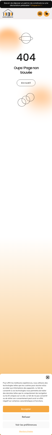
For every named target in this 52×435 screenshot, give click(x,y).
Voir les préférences (26, 424)
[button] (47, 377)
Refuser (26, 417)
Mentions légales (26, 431)
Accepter (26, 409)
